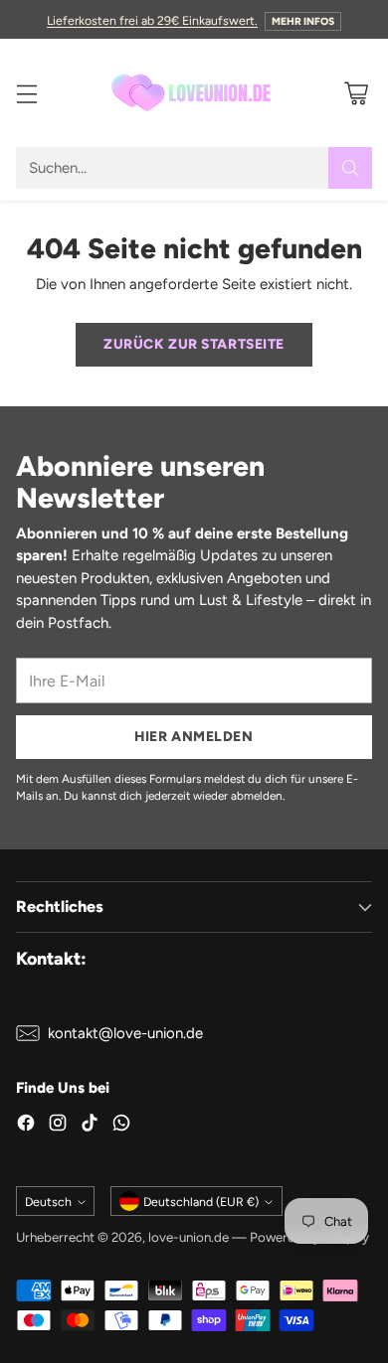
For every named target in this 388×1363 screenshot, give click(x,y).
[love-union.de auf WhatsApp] (121, 1126)
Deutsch (48, 1201)
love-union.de (188, 1237)
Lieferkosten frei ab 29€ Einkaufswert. (152, 20)
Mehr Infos (303, 21)
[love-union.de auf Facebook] (26, 1126)
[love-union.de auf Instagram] (58, 1126)
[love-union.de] (194, 93)
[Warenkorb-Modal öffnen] (355, 93)
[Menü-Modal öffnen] (26, 93)
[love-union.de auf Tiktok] (89, 1126)
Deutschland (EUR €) (201, 1201)
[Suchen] (350, 168)
